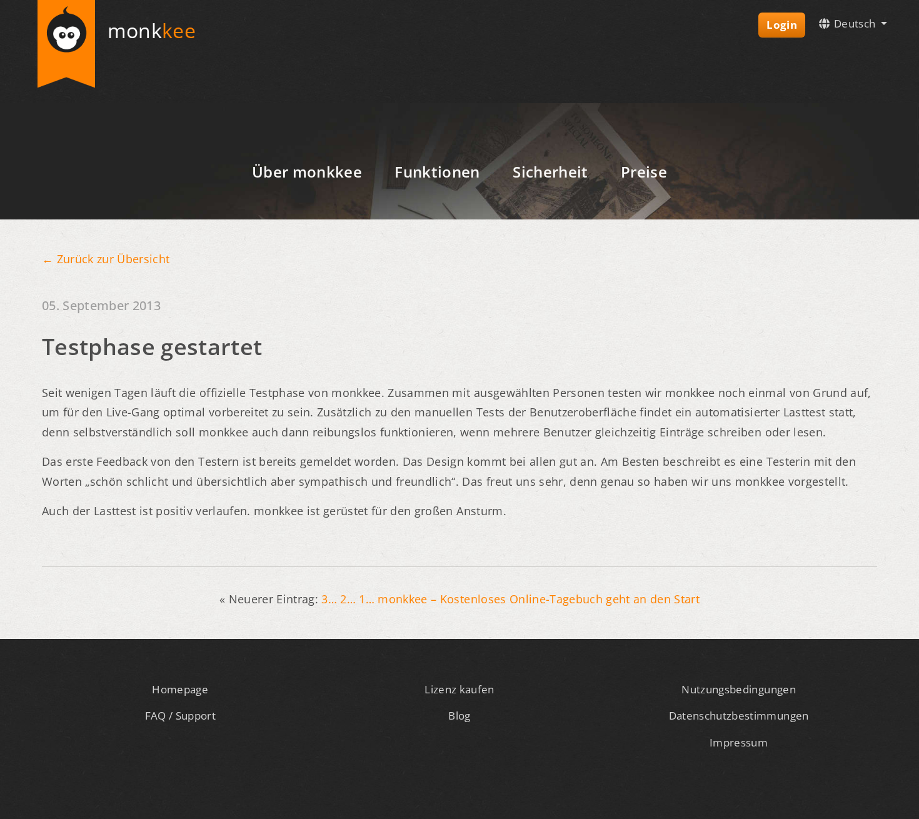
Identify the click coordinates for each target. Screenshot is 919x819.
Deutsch (854, 23)
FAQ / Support (180, 715)
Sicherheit (550, 171)
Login (781, 25)
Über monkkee (307, 171)
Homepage (180, 689)
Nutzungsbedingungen (738, 689)
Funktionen (437, 171)
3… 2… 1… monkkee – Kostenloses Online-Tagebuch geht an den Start (510, 598)
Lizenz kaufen (459, 689)
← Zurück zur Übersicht (105, 258)
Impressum (739, 742)
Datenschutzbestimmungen (739, 715)
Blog (459, 715)
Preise (644, 171)
